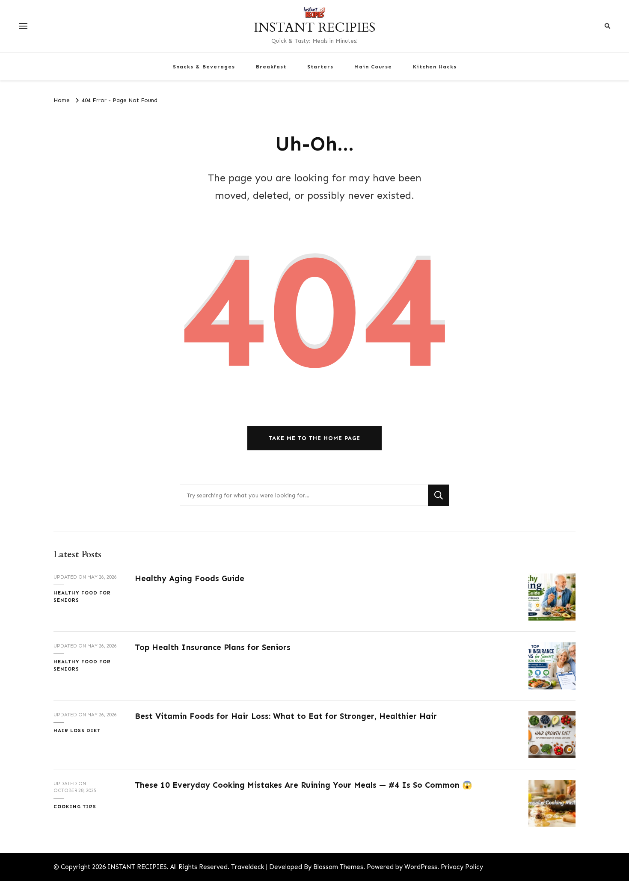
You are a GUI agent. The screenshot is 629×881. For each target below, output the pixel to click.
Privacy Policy (462, 867)
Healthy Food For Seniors (82, 596)
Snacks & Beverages (204, 66)
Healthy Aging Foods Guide (189, 578)
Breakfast (271, 66)
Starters (320, 66)
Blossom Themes (338, 867)
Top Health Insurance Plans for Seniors (213, 647)
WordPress (420, 867)
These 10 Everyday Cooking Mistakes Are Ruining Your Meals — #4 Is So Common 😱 (303, 785)
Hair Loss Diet (77, 730)
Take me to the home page (314, 438)
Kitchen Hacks (435, 66)
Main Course (373, 66)
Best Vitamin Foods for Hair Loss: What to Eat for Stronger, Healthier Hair (286, 716)
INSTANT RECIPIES (314, 27)
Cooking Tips (74, 807)
